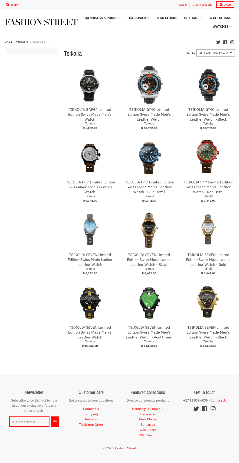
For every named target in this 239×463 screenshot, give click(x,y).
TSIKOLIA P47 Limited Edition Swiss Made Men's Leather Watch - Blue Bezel (149, 187)
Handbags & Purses (146, 409)
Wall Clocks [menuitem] (220, 18)
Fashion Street (125, 448)
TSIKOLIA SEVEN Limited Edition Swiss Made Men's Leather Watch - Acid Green (149, 332)
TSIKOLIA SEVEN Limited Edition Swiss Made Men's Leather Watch (90, 332)
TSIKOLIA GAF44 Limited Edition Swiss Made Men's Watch (90, 114)
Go (55, 421)
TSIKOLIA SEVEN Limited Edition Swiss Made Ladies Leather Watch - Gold (208, 259)
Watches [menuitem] (220, 26)
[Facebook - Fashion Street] (225, 42)
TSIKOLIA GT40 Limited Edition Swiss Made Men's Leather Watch (149, 114)
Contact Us (91, 409)
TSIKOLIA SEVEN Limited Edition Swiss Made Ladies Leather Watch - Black (149, 259)
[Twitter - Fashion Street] (218, 42)
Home (8, 42)
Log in (183, 4)
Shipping (91, 414)
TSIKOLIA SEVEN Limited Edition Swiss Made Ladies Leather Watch (90, 259)
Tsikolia (22, 42)
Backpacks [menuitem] (139, 18)
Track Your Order (91, 424)
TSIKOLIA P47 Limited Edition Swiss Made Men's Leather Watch (90, 187)
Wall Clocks (148, 430)
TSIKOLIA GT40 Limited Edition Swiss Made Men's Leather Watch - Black (208, 114)
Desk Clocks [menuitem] (166, 18)
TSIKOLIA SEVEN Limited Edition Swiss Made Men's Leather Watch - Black (208, 332)
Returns (91, 419)
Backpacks (148, 414)
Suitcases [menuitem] (193, 18)
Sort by (190, 53)
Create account (202, 4)
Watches (146, 435)
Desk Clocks (148, 419)
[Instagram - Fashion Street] (232, 42)
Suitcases (148, 424)
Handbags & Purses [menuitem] (102, 18)
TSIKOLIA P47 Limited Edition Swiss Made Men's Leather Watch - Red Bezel (208, 187)
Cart (227, 4)
